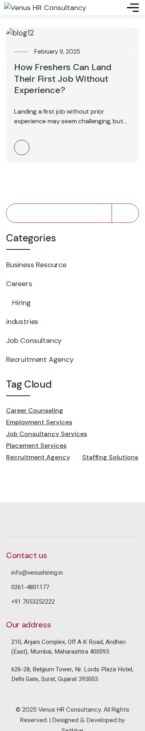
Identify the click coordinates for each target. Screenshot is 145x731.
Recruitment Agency (40, 359)
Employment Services (39, 422)
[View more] (21, 147)
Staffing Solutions (110, 457)
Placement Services (36, 445)
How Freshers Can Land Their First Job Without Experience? (63, 78)
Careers (19, 284)
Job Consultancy (34, 340)
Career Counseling (34, 410)
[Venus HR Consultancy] (45, 7)
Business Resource (36, 265)
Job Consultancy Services (46, 434)
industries (22, 321)
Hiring (21, 302)
